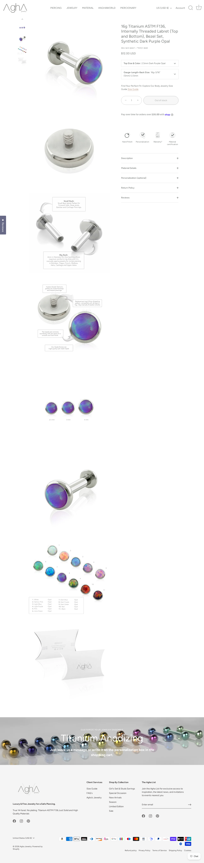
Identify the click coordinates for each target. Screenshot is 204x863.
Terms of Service (159, 850)
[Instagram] (21, 820)
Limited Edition (116, 806)
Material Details (128, 168)
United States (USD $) (22, 838)
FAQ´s (90, 793)
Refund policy (131, 850)
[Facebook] (14, 820)
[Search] (190, 7)
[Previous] (22, 19)
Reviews (125, 197)
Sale (111, 811)
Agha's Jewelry (94, 797)
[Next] (22, 70)
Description (127, 158)
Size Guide (133, 89)
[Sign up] (189, 804)
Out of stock (161, 100)
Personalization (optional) (133, 178)
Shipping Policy (175, 850)
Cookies (187, 850)
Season (113, 802)
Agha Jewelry (26, 846)
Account (180, 7)
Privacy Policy (144, 850)
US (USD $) (162, 7)
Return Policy (128, 187)
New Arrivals (115, 797)
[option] (22, 27)
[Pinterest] (28, 820)
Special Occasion (117, 793)
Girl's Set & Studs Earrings (122, 788)
